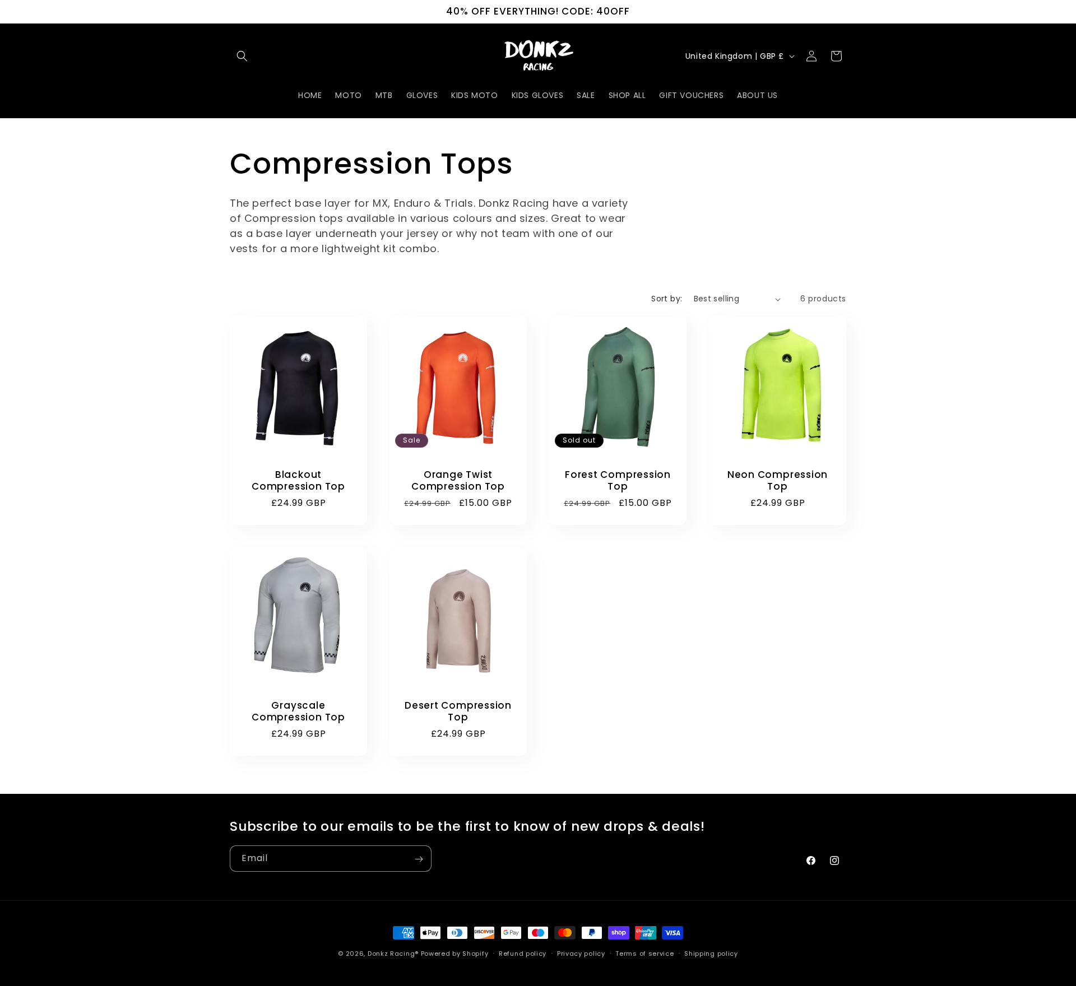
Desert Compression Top (458, 711)
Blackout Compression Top (298, 480)
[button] (242, 56)
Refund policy (522, 952)
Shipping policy (711, 952)
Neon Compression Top (777, 480)
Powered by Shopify (455, 953)
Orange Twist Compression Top (458, 480)
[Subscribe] (418, 859)
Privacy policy (581, 952)
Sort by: (666, 298)
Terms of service (644, 952)
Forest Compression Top (618, 480)
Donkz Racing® (393, 953)
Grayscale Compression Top (298, 711)
